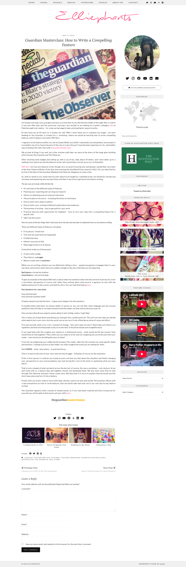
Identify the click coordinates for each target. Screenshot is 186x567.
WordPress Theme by (151, 564)
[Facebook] (69, 418)
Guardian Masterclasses (93, 457)
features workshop (70, 457)
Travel (44, 2)
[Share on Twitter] (34, 453)
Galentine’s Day (103, 445)
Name (25, 514)
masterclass (28, 459)
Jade (111, 125)
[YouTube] (155, 2)
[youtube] (145, 78)
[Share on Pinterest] (38, 453)
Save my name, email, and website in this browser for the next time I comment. (58, 544)
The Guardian (41, 459)
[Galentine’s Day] (103, 435)
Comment (26, 489)
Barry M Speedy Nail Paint (56, 446)
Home (32, 2)
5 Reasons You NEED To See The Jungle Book (39, 469)
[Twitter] (147, 2)
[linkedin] (151, 78)
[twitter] (127, 78)
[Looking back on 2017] (33, 435)
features (55, 457)
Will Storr (26, 167)
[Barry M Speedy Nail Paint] (56, 435)
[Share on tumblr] (41, 453)
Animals (57, 2)
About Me (118, 2)
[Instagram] (151, 2)
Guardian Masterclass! (61, 148)
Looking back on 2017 (33, 445)
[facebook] (139, 78)
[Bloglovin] (159, 2)
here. (89, 285)
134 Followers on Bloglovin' (143, 87)
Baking (71, 2)
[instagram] (133, 78)
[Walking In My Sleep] (80, 435)
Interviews (87, 2)
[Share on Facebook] (30, 453)
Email (25, 524)
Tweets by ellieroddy (142, 191)
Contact (133, 2)
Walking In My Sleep (80, 445)
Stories (103, 2)
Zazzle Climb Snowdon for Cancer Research (98, 469)
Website (25, 534)
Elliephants (93, 17)
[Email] (82, 418)
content (29, 457)
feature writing (42, 457)
